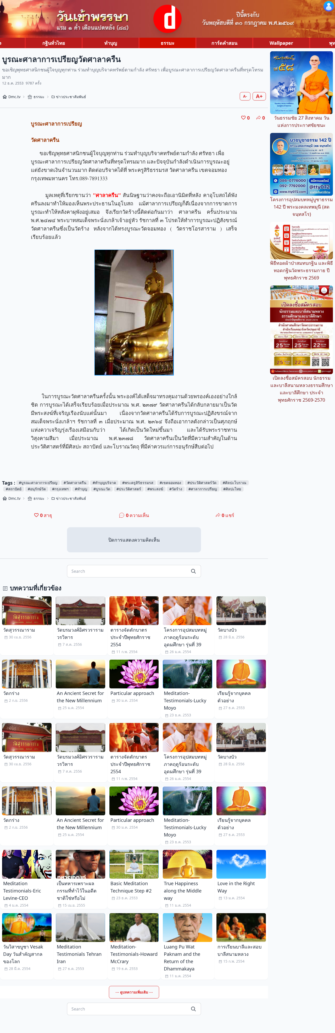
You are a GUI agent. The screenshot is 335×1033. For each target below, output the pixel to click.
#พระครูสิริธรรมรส (137, 482)
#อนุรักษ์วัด (37, 488)
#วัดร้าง (175, 488)
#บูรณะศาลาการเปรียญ (38, 482)
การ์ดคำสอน (224, 43)
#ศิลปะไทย (232, 488)
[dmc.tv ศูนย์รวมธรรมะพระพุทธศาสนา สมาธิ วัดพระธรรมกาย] (167, 19)
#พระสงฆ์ (155, 488)
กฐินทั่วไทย (53, 43)
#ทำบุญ (81, 488)
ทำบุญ (110, 43)
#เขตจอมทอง (170, 482)
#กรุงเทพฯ (60, 488)
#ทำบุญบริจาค (104, 482)
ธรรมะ (168, 43)
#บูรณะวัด (101, 488)
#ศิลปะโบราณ (234, 482)
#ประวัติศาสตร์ (128, 488)
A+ (259, 96)
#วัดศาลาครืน (75, 482)
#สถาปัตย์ (13, 488)
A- (245, 96)
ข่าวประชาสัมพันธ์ (71, 96)
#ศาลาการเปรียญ (202, 488)
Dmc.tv (14, 96)
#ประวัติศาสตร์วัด (201, 482)
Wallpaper (281, 43)
